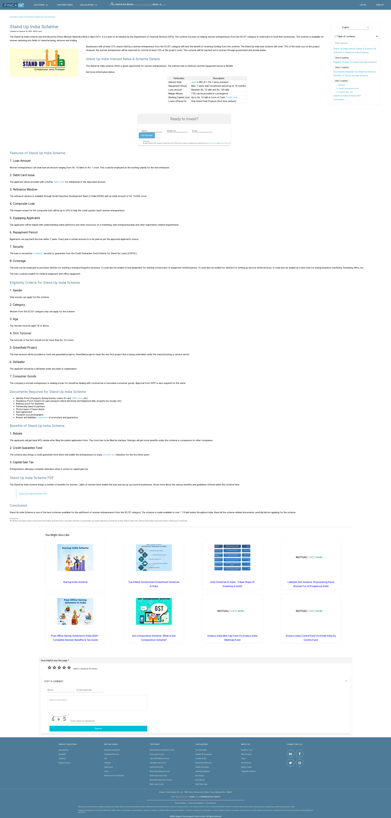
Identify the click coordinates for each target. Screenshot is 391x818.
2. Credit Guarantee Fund (347, 88)
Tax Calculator (201, 750)
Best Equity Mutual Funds (160, 771)
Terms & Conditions (196, 803)
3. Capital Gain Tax (344, 92)
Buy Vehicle (200, 780)
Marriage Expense (203, 771)
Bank (194, 82)
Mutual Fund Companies (114, 775)
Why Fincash (246, 754)
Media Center (246, 767)
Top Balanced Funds (158, 763)
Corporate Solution (248, 771)
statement (42, 417)
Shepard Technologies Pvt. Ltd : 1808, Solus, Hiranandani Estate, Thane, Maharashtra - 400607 (195, 792)
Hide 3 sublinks (341, 81)
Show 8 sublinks (342, 58)
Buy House (200, 775)
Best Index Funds (157, 784)
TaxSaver (62, 758)
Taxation (107, 763)
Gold (106, 771)
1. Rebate (340, 85)
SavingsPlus (64, 750)
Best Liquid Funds (157, 754)
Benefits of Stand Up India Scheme (350, 75)
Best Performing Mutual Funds (162, 750)
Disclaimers (211, 803)
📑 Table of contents (344, 36)
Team (243, 758)
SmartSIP (62, 754)
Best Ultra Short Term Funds (161, 780)
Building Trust (246, 750)
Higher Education (202, 767)
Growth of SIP (201, 758)
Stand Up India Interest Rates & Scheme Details (355, 48)
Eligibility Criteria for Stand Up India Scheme (355, 62)
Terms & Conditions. (225, 143)
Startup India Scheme (75, 582)
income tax (109, 454)
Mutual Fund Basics (112, 750)
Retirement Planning (204, 763)
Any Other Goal (201, 784)
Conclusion (338, 99)
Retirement (108, 767)
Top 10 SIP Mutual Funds (159, 758)
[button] (196, 681)
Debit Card (59, 182)
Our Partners (246, 763)
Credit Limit (232, 97)
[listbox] (355, 27)
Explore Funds (64, 763)
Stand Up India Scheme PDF (347, 95)
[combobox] (129, 5)
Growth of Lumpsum (204, 754)
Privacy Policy (213, 143)
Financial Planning (111, 754)
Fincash (13, 17)
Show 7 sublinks (342, 67)
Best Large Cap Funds (158, 775)
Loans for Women (26, 17)
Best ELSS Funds (156, 767)
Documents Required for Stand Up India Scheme (355, 72)
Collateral (38, 253)
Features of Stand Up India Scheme (351, 52)
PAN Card (77, 398)
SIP (105, 758)
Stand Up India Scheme (45, 17)
